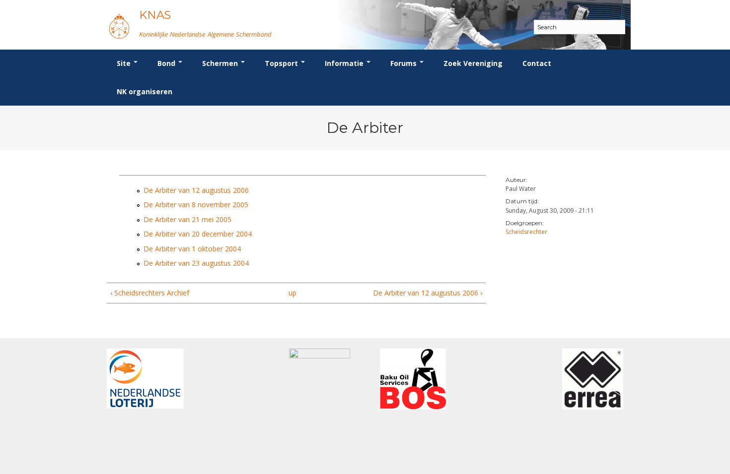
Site (125, 63)
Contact (536, 63)
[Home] (119, 26)
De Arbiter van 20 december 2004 (198, 233)
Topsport (282, 63)
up (292, 292)
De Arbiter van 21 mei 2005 (187, 219)
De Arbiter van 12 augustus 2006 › (427, 292)
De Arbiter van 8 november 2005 (196, 204)
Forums (404, 63)
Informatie (345, 63)
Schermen (221, 63)
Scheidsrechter (526, 232)
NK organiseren (144, 91)
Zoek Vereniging (473, 63)
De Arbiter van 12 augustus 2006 (196, 190)
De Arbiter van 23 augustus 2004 (196, 263)
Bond (167, 63)
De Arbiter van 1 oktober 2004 (192, 248)
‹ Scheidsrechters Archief (149, 292)
